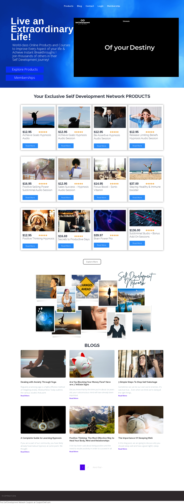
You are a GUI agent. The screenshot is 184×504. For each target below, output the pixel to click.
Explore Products (25, 69)
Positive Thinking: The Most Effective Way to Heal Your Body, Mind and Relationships (91, 439)
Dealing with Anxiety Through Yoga (38, 382)
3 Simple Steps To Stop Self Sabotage (137, 382)
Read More (25, 396)
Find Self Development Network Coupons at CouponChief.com (25, 502)
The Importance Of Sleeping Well (135, 438)
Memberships (24, 77)
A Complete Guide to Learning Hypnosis (41, 438)
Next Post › (97, 467)
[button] (30, 145)
